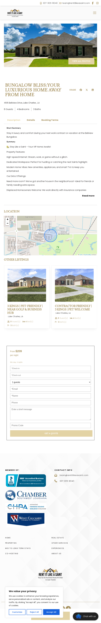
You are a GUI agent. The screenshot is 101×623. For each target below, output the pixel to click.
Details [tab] (31, 120)
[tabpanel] (50, 162)
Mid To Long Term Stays (18, 548)
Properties (11, 543)
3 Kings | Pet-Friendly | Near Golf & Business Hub (25, 309)
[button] (81, 90)
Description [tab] (13, 120)
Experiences (58, 548)
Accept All (51, 612)
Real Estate (58, 538)
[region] (34, 602)
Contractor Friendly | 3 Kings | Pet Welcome (73, 307)
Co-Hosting (11, 553)
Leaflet (80, 254)
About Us (56, 553)
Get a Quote (51, 433)
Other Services (60, 543)
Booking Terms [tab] (49, 120)
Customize (17, 612)
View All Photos (81, 61)
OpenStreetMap (87, 254)
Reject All (34, 612)
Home (8, 538)
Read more (88, 195)
